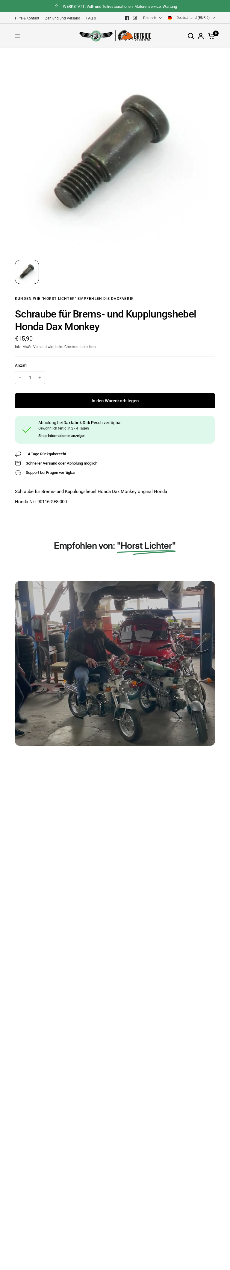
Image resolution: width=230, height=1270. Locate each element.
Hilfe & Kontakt (27, 18)
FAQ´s (91, 18)
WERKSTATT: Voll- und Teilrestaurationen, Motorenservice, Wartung (120, 6)
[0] (210, 36)
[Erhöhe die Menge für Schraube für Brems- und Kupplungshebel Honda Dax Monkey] (40, 377)
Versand (40, 347)
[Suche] (191, 36)
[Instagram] (135, 18)
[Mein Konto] (201, 36)
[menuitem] (28, 18)
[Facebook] (127, 18)
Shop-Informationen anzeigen (62, 436)
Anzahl (21, 365)
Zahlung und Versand (62, 18)
